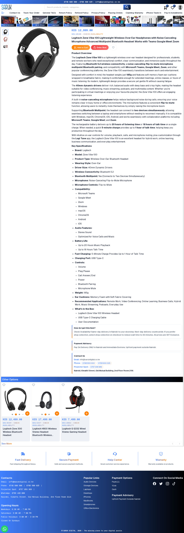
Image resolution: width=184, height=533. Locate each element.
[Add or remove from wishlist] (113, 47)
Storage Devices (91, 485)
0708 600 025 (86, 2)
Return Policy (65, 12)
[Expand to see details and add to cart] (27, 413)
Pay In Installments (173, 12)
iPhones (87, 497)
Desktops (88, 493)
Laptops (87, 489)
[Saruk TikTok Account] (174, 484)
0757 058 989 (25, 489)
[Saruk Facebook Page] (154, 484)
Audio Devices (90, 482)
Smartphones (89, 504)
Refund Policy (81, 12)
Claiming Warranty (134, 12)
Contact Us (14, 12)
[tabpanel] (38, 55)
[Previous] (172, 443)
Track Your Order (31, 12)
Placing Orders (115, 12)
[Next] (179, 443)
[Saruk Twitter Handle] (161, 484)
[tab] (5, 32)
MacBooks (88, 500)
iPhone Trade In (153, 12)
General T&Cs (49, 12)
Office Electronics (91, 508)
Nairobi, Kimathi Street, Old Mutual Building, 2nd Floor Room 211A (36, 497)
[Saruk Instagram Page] (167, 484)
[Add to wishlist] (4, 385)
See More (7, 443)
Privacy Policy (98, 12)
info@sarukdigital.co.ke (107, 2)
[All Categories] (3, 13)
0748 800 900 (70, 2)
